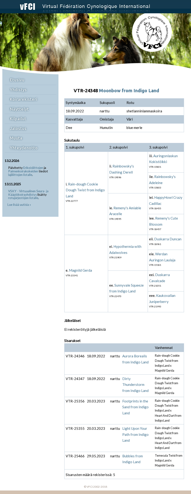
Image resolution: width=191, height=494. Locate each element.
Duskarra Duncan (167, 239)
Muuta (16, 138)
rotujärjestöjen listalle (23, 198)
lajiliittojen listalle (20, 175)
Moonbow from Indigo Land (129, 90)
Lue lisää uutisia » (19, 204)
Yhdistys (18, 89)
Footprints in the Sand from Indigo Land (135, 407)
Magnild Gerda (80, 270)
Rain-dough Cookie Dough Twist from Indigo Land (85, 190)
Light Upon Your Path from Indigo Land (135, 434)
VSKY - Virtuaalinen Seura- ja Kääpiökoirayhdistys (28, 192)
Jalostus (18, 128)
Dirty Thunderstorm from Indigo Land (135, 385)
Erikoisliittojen (33, 168)
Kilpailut (18, 118)
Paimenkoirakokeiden (23, 171)
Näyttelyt (19, 109)
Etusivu (17, 80)
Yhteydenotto (24, 148)
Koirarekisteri (23, 99)
